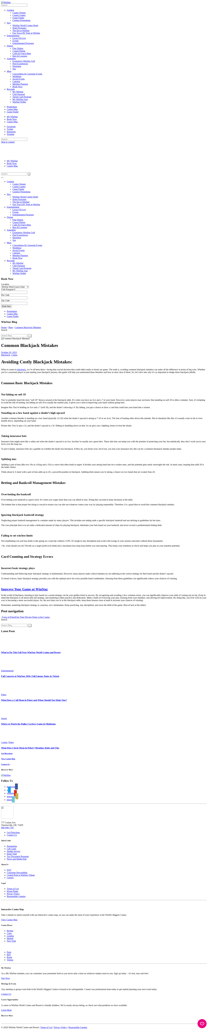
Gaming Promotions (21, 20)
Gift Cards (11, 849)
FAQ (9, 870)
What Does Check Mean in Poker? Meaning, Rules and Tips (30, 748)
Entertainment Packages (23, 43)
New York (11, 941)
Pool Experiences (20, 63)
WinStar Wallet (19, 102)
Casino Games (18, 15)
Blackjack (5, 355)
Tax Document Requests (18, 856)
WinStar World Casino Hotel (25, 25)
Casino (14, 355)
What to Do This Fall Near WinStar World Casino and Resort (31, 652)
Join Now (5, 978)
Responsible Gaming (16, 896)
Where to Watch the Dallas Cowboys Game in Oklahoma (28, 724)
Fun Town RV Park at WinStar (26, 33)
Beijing (10, 931)
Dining (10, 46)
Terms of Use (13, 888)
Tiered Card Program (21, 97)
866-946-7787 (7, 827)
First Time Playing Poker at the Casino (32, 617)
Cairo (9, 933)
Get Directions (13, 832)
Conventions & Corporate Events (27, 74)
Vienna (10, 960)
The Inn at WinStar (20, 30)
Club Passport (18, 94)
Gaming (10, 10)
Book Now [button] (6, 306)
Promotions (12, 107)
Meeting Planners (20, 84)
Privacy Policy (13, 894)
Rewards (11, 89)
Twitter (10, 129)
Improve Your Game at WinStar (24, 589)
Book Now (17, 86)
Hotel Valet (12, 854)
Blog (10, 327)
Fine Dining (17, 48)
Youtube (10, 134)
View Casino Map (9, 920)
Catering (16, 81)
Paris (9, 952)
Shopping (16, 66)
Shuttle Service (13, 851)
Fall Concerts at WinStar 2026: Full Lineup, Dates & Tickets (30, 676)
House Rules (12, 891)
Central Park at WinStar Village (21, 875)
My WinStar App (20, 99)
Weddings (16, 76)
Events (15, 41)
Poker (3, 694)
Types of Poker (8, 617)
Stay (9, 23)
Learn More (6, 1010)
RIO (9, 955)
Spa (14, 69)
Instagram (11, 131)
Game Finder (18, 18)
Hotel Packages (19, 28)
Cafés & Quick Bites (21, 53)
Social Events (18, 79)
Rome (9, 957)
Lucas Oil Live (19, 38)
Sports (4, 718)
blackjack (21, 369)
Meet (9, 71)
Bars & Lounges (19, 56)
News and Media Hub (17, 859)
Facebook (11, 126)
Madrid (10, 938)
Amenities (11, 58)
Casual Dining (18, 51)
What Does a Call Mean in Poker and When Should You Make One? (34, 700)
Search (4, 330)
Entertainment (13, 35)
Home (4, 327)
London (10, 936)
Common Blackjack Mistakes (28, 327)
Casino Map (12, 109)
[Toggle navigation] (2, 177)
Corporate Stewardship (17, 872)
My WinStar (17, 92)
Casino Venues (19, 12)
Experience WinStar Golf (23, 61)
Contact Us (12, 835)
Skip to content (8, 142)
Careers (10, 877)
